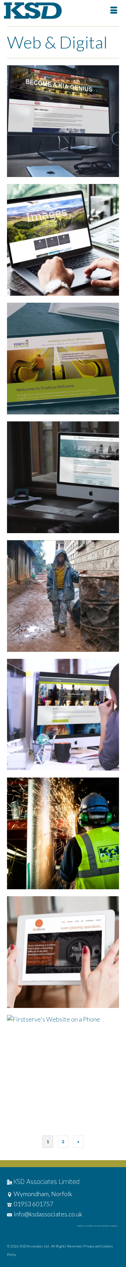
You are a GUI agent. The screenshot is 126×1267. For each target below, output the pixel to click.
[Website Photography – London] (63, 833)
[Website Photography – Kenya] (63, 596)
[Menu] (113, 10)
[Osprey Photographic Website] (63, 240)
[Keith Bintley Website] (63, 477)
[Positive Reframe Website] (63, 358)
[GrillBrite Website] (63, 952)
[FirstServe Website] (63, 1071)
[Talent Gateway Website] (63, 715)
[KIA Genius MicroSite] (63, 121)
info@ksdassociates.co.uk (48, 1214)
